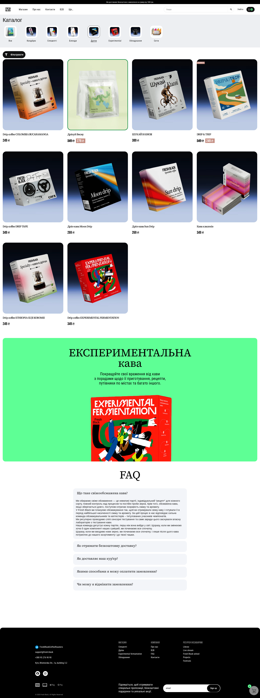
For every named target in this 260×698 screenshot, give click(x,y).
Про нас (154, 647)
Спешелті (122, 647)
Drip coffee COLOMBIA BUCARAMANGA (25, 134)
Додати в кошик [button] (33, 124)
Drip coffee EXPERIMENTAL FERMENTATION (93, 318)
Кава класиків (205, 226)
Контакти (155, 657)
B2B (152, 650)
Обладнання (124, 657)
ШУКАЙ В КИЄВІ (142, 134)
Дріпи (121, 650)
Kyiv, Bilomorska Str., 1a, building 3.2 (51, 663)
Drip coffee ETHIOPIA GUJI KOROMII (24, 318)
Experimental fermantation (130, 654)
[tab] (130, 493)
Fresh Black (45, 695)
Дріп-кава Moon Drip (79, 226)
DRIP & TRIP (204, 134)
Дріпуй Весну (75, 134)
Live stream (188, 650)
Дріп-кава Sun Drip (143, 226)
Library (186, 647)
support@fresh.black (44, 652)
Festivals (187, 661)
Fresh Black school (191, 654)
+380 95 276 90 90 (43, 657)
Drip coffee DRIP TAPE (15, 226)
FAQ (152, 654)
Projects (186, 657)
